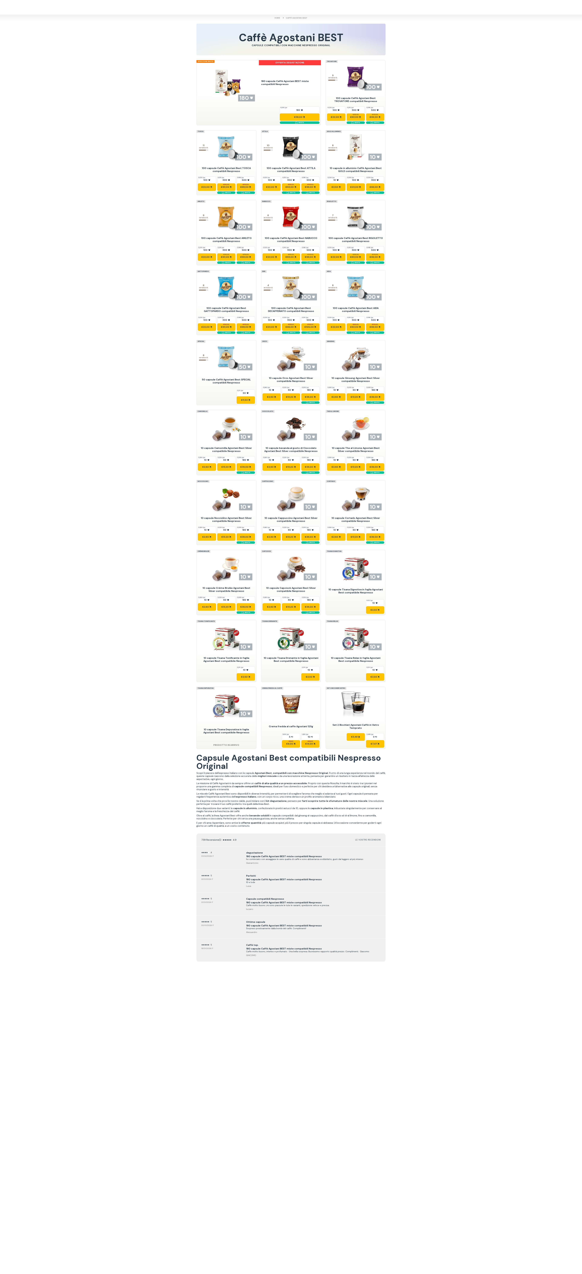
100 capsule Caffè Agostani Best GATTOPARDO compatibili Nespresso (226, 309)
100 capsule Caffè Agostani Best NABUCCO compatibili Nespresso (291, 239)
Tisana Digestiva (334, 551)
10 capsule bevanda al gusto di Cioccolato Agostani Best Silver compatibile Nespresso (291, 449)
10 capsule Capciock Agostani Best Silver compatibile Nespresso (291, 589)
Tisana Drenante (269, 621)
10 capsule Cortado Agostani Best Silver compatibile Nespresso (355, 519)
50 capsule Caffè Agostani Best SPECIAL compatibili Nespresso (226, 381)
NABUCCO (266, 201)
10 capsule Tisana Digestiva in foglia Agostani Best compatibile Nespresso (355, 591)
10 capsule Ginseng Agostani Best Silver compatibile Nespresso (355, 379)
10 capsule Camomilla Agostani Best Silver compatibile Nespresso (226, 449)
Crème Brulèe (203, 551)
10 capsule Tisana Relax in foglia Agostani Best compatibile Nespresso (355, 659)
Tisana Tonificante (206, 621)
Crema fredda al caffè (272, 688)
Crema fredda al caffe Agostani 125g (291, 726)
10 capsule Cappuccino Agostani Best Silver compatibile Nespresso (291, 519)
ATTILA (265, 131)
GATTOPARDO (203, 271)
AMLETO (201, 201)
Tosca (200, 131)
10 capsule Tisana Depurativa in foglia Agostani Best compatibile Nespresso (226, 731)
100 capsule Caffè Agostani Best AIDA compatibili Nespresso (356, 309)
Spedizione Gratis (205, 61)
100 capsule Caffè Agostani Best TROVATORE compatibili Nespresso (355, 100)
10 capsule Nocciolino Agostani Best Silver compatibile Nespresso (226, 519)
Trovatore (332, 61)
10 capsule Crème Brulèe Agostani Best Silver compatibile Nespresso (226, 589)
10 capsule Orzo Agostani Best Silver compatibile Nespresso (291, 379)
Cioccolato (267, 411)
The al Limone (333, 411)
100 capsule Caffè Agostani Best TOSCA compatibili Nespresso (226, 170)
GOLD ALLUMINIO (334, 131)
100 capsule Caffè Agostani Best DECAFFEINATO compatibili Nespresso (291, 309)
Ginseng (330, 341)
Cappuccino (267, 481)
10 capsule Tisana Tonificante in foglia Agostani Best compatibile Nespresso (226, 659)
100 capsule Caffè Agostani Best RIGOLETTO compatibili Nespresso (355, 239)
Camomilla (202, 411)
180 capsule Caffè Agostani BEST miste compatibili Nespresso (285, 83)
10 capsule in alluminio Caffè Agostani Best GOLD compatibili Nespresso (356, 170)
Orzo (264, 341)
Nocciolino (203, 481)
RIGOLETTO (331, 201)
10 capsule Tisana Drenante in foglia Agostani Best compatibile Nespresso (291, 659)
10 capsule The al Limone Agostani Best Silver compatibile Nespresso (356, 449)
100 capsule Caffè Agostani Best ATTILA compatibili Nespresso (291, 170)
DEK (263, 271)
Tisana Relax (332, 621)
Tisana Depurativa (206, 688)
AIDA (329, 271)
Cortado (331, 481)
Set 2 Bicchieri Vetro (336, 688)
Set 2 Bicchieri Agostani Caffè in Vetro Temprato (356, 726)
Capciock (266, 551)
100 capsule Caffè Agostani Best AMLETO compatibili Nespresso (226, 239)
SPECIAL (201, 341)
